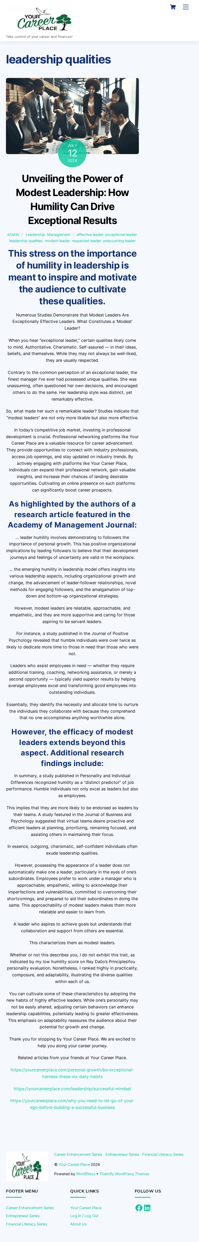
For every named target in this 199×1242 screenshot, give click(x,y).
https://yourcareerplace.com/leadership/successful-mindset (72, 1088)
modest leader (57, 241)
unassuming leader (119, 241)
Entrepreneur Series (122, 1154)
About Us (78, 1224)
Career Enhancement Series (78, 1154)
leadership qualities (26, 241)
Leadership (35, 234)
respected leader (86, 241)
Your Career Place (74, 1164)
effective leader (90, 234)
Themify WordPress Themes (124, 1174)
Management (58, 234)
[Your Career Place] (45, 29)
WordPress (85, 1174)
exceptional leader (121, 234)
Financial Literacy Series (163, 1154)
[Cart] (173, 7)
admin (13, 235)
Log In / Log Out (84, 1216)
